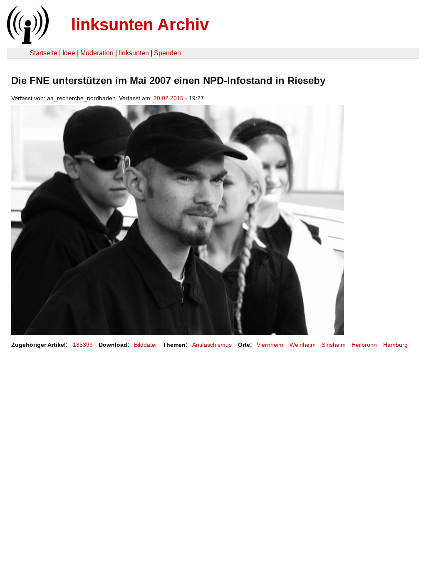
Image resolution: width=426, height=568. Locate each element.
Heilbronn (364, 344)
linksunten (134, 53)
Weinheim (303, 344)
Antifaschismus (212, 344)
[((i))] (27, 41)
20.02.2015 (168, 98)
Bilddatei (145, 344)
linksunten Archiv (140, 24)
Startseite (43, 53)
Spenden (167, 53)
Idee (68, 53)
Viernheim (270, 344)
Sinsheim (334, 344)
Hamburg (395, 344)
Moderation (97, 53)
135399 (83, 344)
